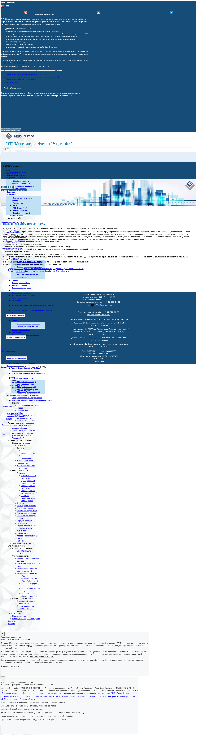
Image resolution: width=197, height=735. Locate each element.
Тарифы (15, 280)
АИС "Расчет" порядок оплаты (24, 295)
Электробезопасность (16, 337)
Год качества (18, 203)
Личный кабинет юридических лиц (11, 129)
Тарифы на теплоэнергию (27, 326)
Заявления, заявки (19, 285)
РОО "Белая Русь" (20, 208)
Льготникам (16, 300)
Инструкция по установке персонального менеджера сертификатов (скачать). (32, 77)
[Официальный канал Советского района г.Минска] (171, 12)
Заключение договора (21, 293)
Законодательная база (21, 283)
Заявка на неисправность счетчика (26, 368)
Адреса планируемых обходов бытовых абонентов (33, 305)
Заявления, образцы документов (25, 335)
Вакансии (11, 192)
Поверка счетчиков (20, 616)
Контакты (5, 425)
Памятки (15, 313)
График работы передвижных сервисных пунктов (32, 310)
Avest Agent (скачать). (13, 82)
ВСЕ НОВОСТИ (8, 187)
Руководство (17, 385)
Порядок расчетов (19, 298)
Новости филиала (11, 173)
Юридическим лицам (15, 315)
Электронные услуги (9, 351)
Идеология (11, 195)
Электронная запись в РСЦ (22, 378)
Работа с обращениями (16, 358)
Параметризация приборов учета (25, 371)
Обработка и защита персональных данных (21, 182)
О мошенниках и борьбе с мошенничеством (23, 187)
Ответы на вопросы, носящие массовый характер (32, 400)
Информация (17, 332)
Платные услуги (7, 406)
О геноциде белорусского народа (23, 199)
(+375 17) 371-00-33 (9, 2)
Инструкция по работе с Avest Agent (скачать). (21, 79)
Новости (5, 434)
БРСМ (15, 205)
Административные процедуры (13, 222)
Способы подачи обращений (23, 363)
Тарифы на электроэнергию (28, 324)
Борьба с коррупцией (21, 213)
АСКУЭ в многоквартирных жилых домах (27, 275)
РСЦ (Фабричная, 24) (25, 384)
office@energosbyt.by (104, 305)
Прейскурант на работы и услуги (26, 619)
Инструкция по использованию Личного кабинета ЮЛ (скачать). (27, 74)
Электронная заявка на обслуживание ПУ (28, 373)
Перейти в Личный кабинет (13, 88)
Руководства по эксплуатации (29, 267)
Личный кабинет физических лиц (10, 130)
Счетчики (15, 318)
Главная (11, 378)
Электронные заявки (15, 366)
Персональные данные (16, 178)
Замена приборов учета (21, 288)
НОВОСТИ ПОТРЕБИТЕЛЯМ (14, 190)
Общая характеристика (22, 383)
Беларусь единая (20, 211)
